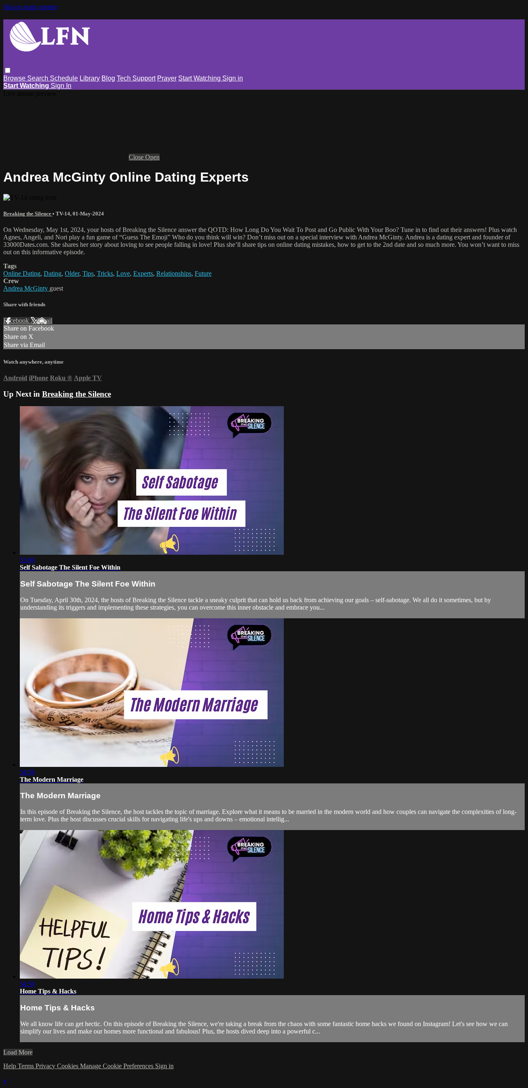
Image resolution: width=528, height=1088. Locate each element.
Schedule (64, 78)
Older (72, 273)
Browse (15, 78)
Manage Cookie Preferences (117, 1065)
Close (137, 157)
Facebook (17, 320)
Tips (88, 273)
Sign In (61, 85)
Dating (52, 273)
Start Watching (200, 78)
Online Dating (21, 273)
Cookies (68, 1065)
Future (203, 273)
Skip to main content (30, 6)
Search (38, 78)
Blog (108, 78)
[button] (7, 70)
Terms (26, 1065)
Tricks (105, 273)
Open (152, 157)
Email (44, 320)
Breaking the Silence (27, 214)
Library (90, 78)
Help (10, 1065)
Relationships (173, 273)
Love (123, 273)
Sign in (232, 78)
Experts (143, 273)
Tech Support (136, 78)
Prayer (167, 78)
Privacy (46, 1065)
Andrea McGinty (26, 288)
